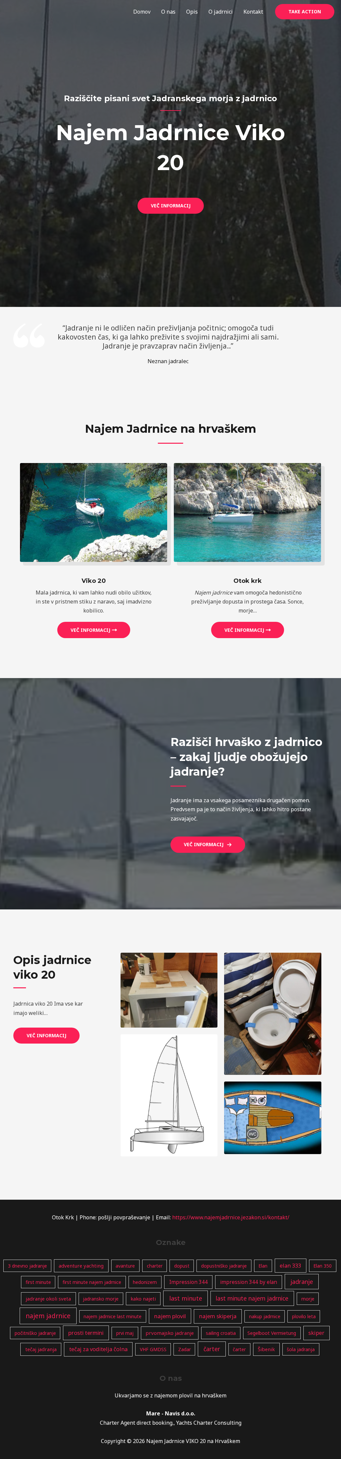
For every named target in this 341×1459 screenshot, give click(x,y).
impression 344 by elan (248, 1282)
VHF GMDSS (153, 1349)
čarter (211, 1349)
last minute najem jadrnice (252, 1298)
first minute (38, 1282)
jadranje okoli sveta (48, 1298)
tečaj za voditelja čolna (98, 1349)
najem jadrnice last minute (113, 1316)
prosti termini (86, 1333)
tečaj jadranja (41, 1349)
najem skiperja (217, 1316)
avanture (125, 1266)
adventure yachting (81, 1265)
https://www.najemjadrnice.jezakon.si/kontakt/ (230, 1217)
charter (155, 1266)
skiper (316, 1333)
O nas (168, 11)
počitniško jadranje (35, 1333)
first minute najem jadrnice (92, 1282)
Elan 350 (322, 1266)
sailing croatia (221, 1333)
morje (307, 1299)
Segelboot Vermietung (271, 1333)
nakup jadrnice (264, 1316)
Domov (142, 11)
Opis (192, 11)
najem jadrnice (48, 1316)
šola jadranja (301, 1349)
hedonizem (145, 1282)
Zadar (184, 1349)
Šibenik (266, 1349)
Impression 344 (188, 1282)
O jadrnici (220, 11)
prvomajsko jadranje (170, 1333)
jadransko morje (101, 1299)
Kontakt (253, 11)
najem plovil (170, 1316)
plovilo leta (304, 1316)
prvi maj (125, 1333)
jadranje (301, 1282)
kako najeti (143, 1298)
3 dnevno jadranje (27, 1266)
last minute (185, 1298)
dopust (181, 1266)
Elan (262, 1266)
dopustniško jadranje (224, 1266)
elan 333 (290, 1265)
